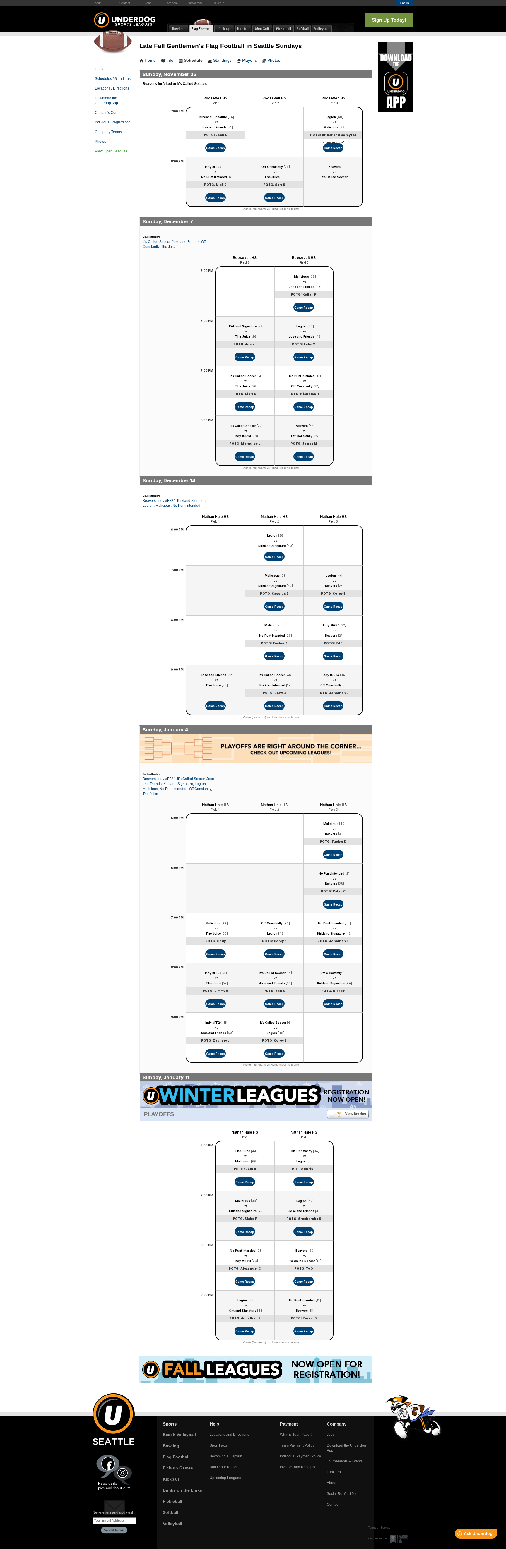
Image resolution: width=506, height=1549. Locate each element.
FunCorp (334, 1472)
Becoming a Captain (226, 1456)
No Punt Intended (214, 177)
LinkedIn (218, 2)
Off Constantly (272, 167)
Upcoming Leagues (225, 1478)
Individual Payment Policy (300, 1456)
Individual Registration (113, 122)
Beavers (335, 167)
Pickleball (172, 1501)
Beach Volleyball (179, 1434)
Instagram (195, 2)
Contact (124, 2)
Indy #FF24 (213, 167)
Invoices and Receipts (297, 1467)
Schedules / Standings (113, 79)
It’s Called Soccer (335, 177)
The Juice (272, 177)
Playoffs (249, 60)
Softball (170, 1512)
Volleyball (172, 1523)
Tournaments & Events (345, 1461)
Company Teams (108, 132)
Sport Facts (219, 1445)
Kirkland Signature (213, 117)
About (97, 2)
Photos (100, 142)
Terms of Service (379, 1527)
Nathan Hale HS (215, 516)
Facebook (171, 2)
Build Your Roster (223, 1467)
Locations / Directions (112, 88)
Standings (222, 60)
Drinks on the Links (182, 1490)
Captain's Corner (108, 113)
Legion (331, 117)
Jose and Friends (214, 127)
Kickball (171, 1479)
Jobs (148, 2)
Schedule (193, 60)
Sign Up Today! (389, 20)
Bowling (171, 1445)
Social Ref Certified (342, 1494)
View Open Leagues (111, 151)
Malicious (331, 127)
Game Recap (215, 148)
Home (100, 69)
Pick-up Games (178, 1468)
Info (169, 60)
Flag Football (176, 1456)
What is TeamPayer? (296, 1435)
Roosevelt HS (215, 98)
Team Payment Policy (297, 1445)
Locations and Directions (229, 1435)
